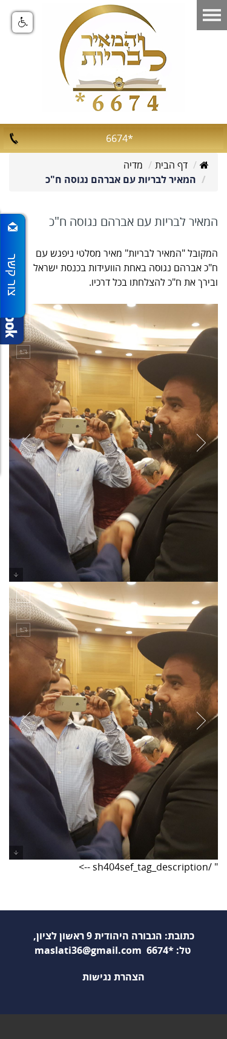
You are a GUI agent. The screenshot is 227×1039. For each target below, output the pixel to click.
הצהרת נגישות (113, 976)
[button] (22, 22)
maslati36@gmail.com (88, 950)
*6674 (119, 138)
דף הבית (171, 165)
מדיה (133, 165)
